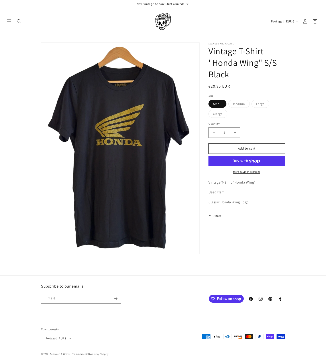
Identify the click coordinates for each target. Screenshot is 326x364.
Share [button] (218, 216)
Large (262, 105)
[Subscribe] (116, 298)
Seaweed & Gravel (60, 353)
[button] (9, 21)
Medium (241, 105)
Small (217, 104)
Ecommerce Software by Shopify (90, 353)
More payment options (246, 171)
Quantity (214, 124)
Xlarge (220, 115)
